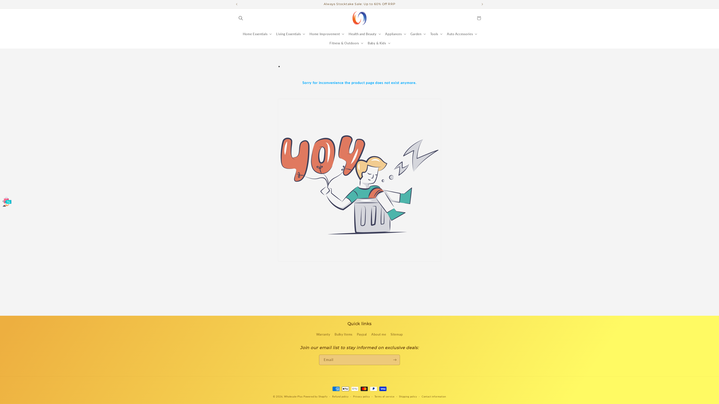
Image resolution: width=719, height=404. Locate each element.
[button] (241, 18)
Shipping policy (408, 396)
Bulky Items (343, 334)
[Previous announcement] (237, 4)
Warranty (323, 334)
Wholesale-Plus (294, 396)
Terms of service (384, 396)
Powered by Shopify (316, 396)
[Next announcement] (482, 4)
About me (378, 334)
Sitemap (397, 334)
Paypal (362, 334)
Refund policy (340, 396)
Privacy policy (361, 396)
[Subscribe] (395, 360)
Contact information (434, 396)
